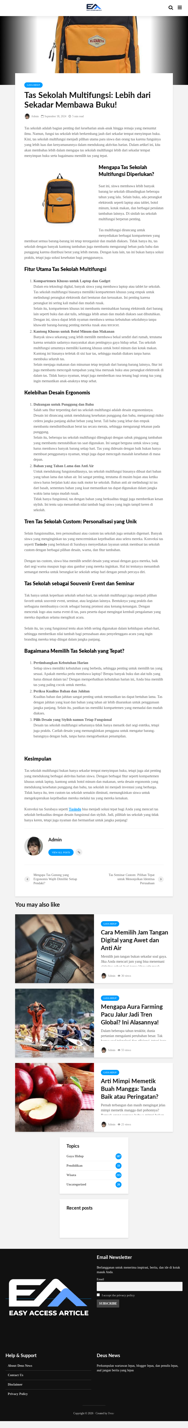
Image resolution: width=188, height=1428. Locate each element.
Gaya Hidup (33, 85)
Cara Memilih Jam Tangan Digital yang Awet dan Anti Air (134, 940)
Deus (111, 1413)
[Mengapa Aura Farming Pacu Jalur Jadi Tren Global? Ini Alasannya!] (54, 1023)
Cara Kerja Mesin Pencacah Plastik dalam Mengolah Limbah (105, 1245)
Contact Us (15, 1375)
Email (100, 1279)
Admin (35, 116)
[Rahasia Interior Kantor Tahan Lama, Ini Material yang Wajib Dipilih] (75, 1222)
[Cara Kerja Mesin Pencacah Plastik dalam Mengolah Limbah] (75, 1245)
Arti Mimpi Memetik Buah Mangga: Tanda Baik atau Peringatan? (129, 1089)
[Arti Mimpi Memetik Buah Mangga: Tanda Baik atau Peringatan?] (54, 1097)
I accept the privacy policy (118, 1295)
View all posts (61, 852)
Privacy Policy (18, 1394)
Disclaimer (15, 1384)
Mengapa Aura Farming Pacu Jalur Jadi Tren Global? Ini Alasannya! (132, 1015)
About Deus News (20, 1365)
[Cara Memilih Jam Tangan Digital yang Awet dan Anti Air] (54, 948)
